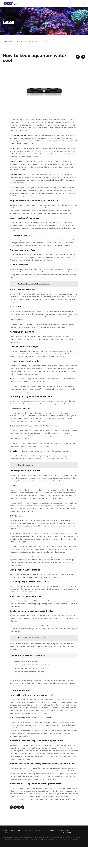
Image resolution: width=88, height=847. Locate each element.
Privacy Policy (64, 830)
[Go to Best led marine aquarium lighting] (78, 57)
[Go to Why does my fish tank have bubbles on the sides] (83, 57)
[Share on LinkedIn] (22, 807)
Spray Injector (49, 830)
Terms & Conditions (67, 832)
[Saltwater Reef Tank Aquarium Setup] (11, 3)
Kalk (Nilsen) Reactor (33, 830)
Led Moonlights (16, 830)
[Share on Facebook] (11, 807)
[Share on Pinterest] (19, 807)
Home (5, 41)
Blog (11, 41)
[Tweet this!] (15, 807)
